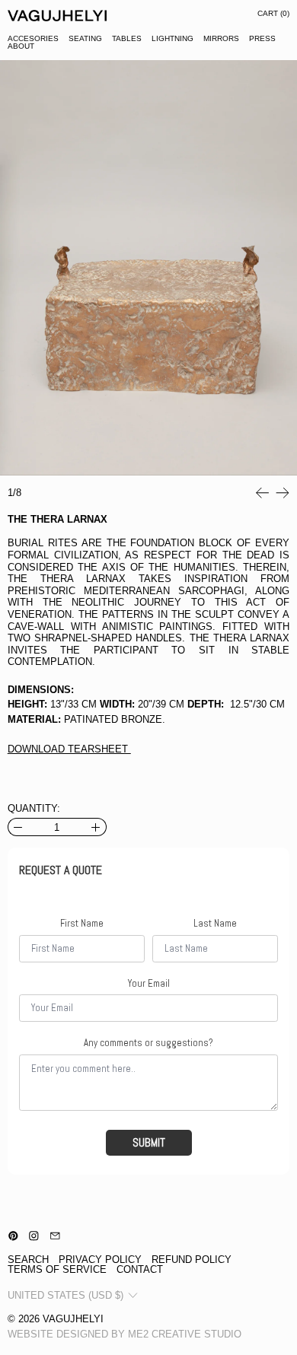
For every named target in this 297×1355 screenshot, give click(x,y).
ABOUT (21, 46)
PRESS (262, 39)
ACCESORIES (33, 39)
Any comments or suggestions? (148, 1043)
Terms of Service (57, 1269)
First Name (82, 924)
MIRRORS (221, 39)
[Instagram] (34, 1236)
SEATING (85, 39)
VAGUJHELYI (73, 1319)
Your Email (149, 984)
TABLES (127, 39)
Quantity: (34, 808)
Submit (149, 1142)
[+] (96, 827)
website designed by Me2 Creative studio (124, 1334)
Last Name (215, 924)
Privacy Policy (100, 1259)
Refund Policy (192, 1259)
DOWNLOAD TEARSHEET (69, 749)
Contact (140, 1269)
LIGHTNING (172, 39)
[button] (148, 268)
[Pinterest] (13, 1236)
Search (28, 1259)
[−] (18, 827)
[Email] (55, 1236)
